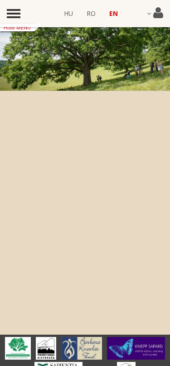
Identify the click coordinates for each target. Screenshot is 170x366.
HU (68, 13)
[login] (155, 13)
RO (91, 13)
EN (113, 13)
